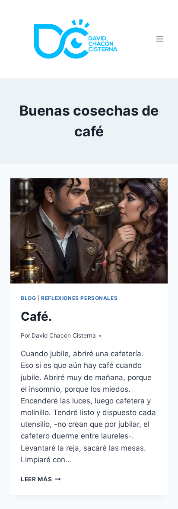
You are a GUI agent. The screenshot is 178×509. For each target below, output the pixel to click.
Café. (36, 316)
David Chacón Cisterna (64, 335)
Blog (28, 298)
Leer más (41, 479)
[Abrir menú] (160, 39)
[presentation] (89, 230)
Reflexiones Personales (79, 298)
